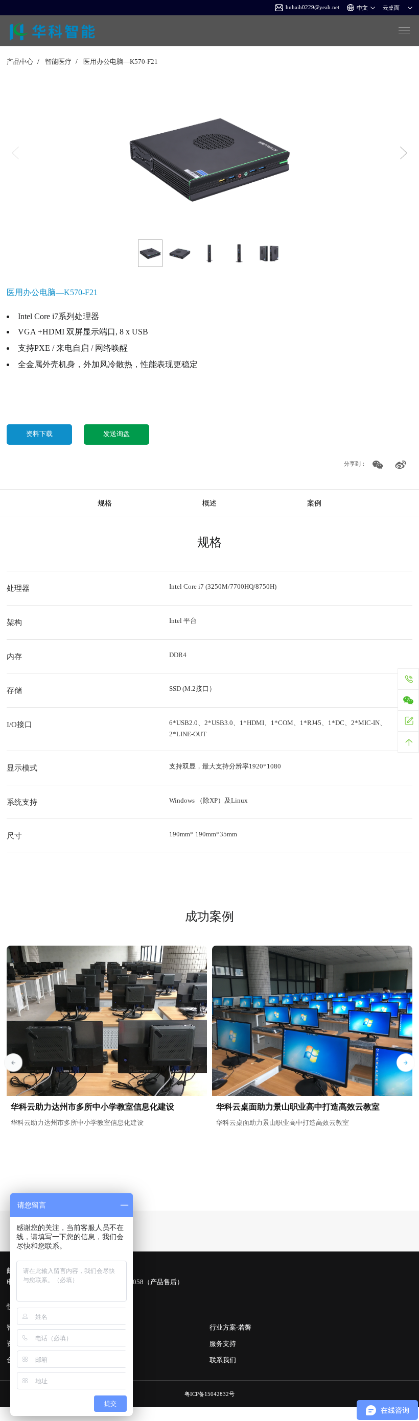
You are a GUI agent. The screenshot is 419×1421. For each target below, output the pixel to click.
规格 (105, 503)
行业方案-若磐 (230, 1327)
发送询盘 (116, 434)
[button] (403, 153)
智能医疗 (58, 61)
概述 (209, 503)
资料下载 (39, 434)
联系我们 (223, 1360)
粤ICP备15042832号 (209, 1394)
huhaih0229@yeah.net (312, 7)
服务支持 (223, 1343)
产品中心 (20, 61)
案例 (314, 503)
